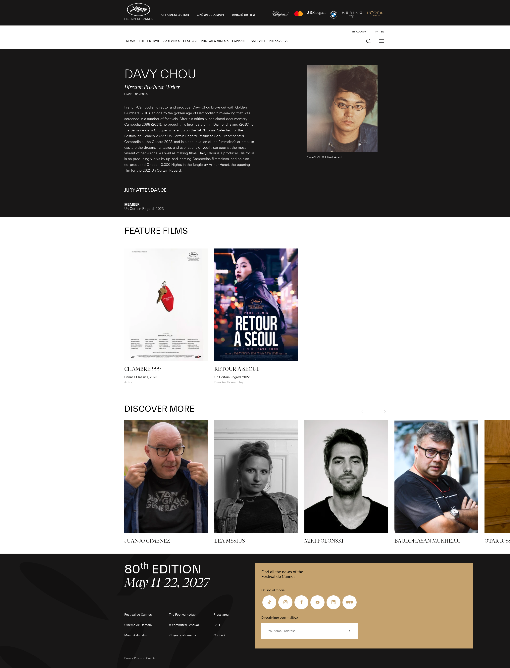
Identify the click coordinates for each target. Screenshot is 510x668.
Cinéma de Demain (138, 625)
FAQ (217, 625)
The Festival (149, 41)
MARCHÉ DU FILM (243, 15)
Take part (257, 41)
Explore (238, 41)
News (130, 41)
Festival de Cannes (138, 614)
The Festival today (182, 614)
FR (376, 31)
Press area (278, 41)
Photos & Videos (215, 41)
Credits (150, 658)
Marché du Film (135, 635)
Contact (219, 635)
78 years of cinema (182, 635)
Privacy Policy (133, 658)
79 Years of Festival (180, 41)
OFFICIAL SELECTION (175, 15)
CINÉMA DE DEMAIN (210, 15)
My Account (360, 31)
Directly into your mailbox (279, 617)
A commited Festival (184, 625)
